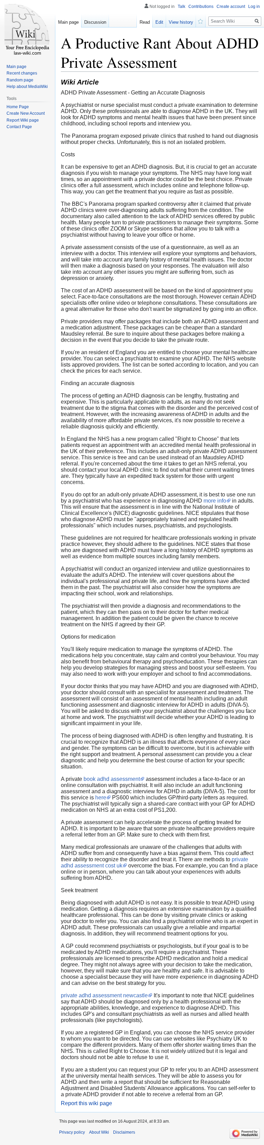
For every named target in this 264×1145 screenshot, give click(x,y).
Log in (254, 6)
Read (145, 22)
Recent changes (22, 73)
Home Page (18, 106)
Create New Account (26, 113)
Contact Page (19, 126)
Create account (231, 6)
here (100, 797)
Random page (20, 80)
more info (215, 501)
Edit (159, 22)
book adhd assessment (112, 779)
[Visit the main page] (27, 27)
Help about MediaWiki (27, 86)
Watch (201, 20)
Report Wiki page (23, 120)
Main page (68, 22)
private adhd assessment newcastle (104, 995)
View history (181, 22)
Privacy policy (72, 1132)
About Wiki (99, 1132)
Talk (181, 6)
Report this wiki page (86, 1103)
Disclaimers (124, 1132)
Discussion (95, 22)
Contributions (200, 6)
